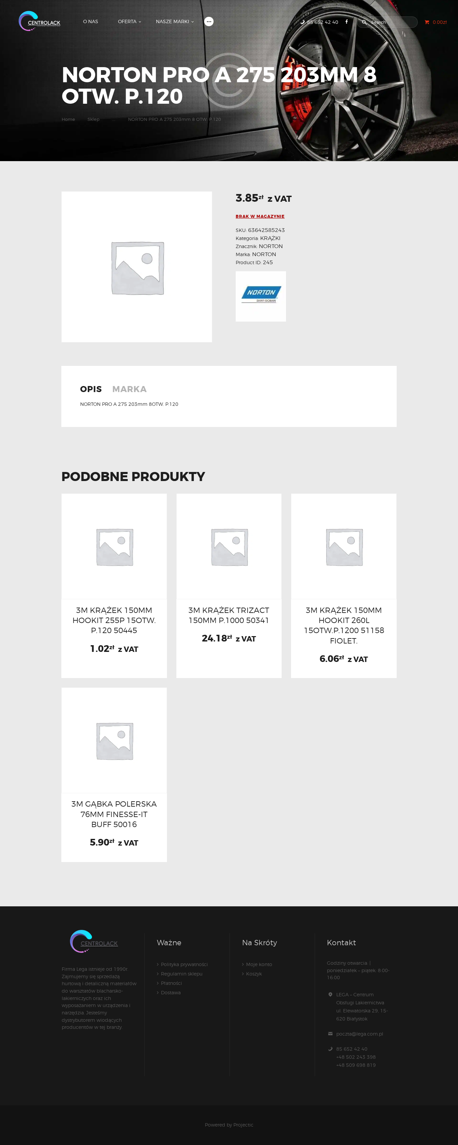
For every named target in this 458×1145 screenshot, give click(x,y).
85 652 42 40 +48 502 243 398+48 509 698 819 (356, 1057)
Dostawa (171, 992)
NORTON (271, 246)
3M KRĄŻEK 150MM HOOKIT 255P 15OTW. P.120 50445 (114, 620)
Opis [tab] (91, 390)
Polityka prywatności (184, 964)
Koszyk (254, 973)
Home (68, 119)
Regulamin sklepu (182, 973)
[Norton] (261, 296)
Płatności (171, 983)
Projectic (243, 1125)
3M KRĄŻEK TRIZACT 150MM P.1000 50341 (229, 615)
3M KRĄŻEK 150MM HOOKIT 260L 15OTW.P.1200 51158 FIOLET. (344, 625)
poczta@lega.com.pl (359, 1034)
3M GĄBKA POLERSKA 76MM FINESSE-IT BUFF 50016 (114, 814)
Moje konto (259, 964)
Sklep (94, 119)
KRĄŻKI (270, 238)
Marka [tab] (129, 390)
